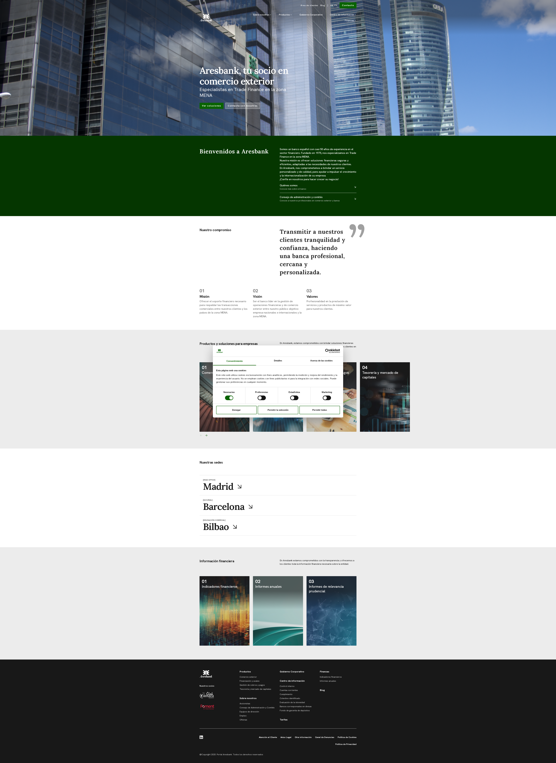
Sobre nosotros (261, 14)
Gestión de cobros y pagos (252, 685)
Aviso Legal (285, 737)
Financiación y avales (249, 681)
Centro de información (342, 14)
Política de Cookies (347, 737)
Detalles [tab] (278, 360)
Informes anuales (328, 681)
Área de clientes (309, 5)
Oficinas (243, 719)
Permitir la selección (278, 410)
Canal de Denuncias (324, 737)
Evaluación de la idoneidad (292, 702)
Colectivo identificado (290, 698)
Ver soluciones (211, 105)
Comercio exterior (248, 677)
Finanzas (349, 20)
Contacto (348, 5)
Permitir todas (319, 410)
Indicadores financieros (331, 677)
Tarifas (284, 719)
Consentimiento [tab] (234, 361)
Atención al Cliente (268, 737)
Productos (284, 14)
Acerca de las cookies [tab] (321, 360)
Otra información (303, 737)
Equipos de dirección (249, 711)
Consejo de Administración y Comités (257, 707)
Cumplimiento (286, 694)
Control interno (287, 686)
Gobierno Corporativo (311, 14)
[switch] (262, 398)
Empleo (243, 715)
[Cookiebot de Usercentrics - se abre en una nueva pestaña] (327, 351)
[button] (201, 435)
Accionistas (245, 703)
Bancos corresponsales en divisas (296, 706)
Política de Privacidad (345, 744)
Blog (322, 5)
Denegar (236, 410)
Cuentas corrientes (289, 690)
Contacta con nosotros (243, 105)
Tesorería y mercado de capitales (255, 689)
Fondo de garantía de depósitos (295, 710)
